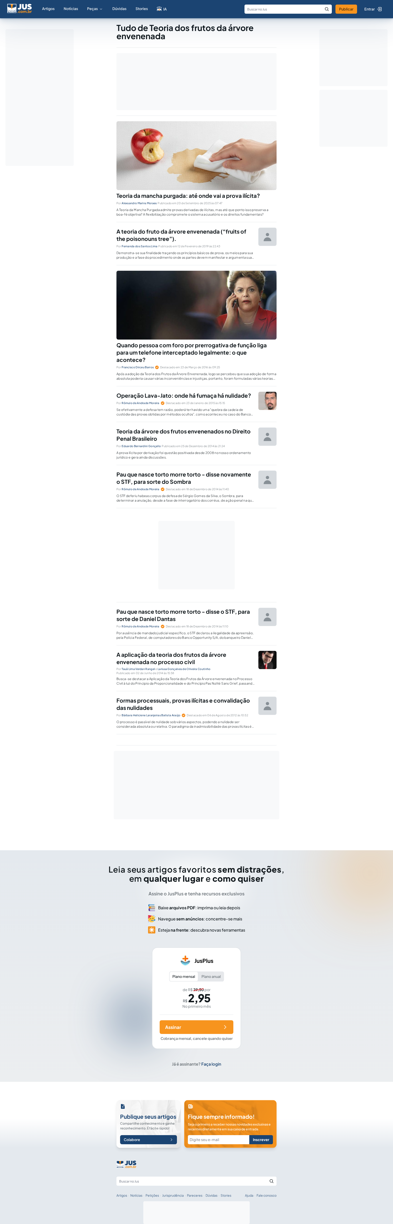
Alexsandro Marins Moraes (139, 203)
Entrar (369, 9)
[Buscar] (327, 9)
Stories (142, 8)
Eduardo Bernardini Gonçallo (141, 446)
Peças (92, 8)
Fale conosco (267, 1195)
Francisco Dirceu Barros (138, 367)
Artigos (48, 8)
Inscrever (261, 1139)
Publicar (346, 9)
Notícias (71, 8)
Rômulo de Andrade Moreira (140, 403)
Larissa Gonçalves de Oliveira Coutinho (184, 669)
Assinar (173, 1027)
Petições (152, 1195)
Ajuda (249, 1195)
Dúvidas (119, 8)
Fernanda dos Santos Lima (139, 246)
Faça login (211, 1064)
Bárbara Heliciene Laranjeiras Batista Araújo (151, 715)
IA (165, 9)
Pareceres (194, 1195)
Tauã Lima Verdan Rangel (138, 669)
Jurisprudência (173, 1195)
